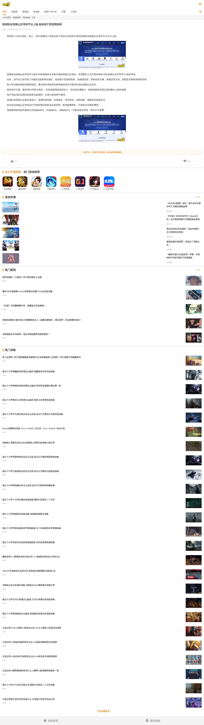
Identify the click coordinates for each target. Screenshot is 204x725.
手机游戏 (26, 17)
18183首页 (7, 17)
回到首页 (53, 720)
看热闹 (25, 11)
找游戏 (14, 11)
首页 (4, 11)
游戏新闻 (17, 17)
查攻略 (36, 11)
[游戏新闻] (198, 270)
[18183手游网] (6, 4)
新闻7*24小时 (50, 11)
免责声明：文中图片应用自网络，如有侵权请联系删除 (102, 152)
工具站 (73, 11)
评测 (64, 11)
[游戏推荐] (198, 197)
